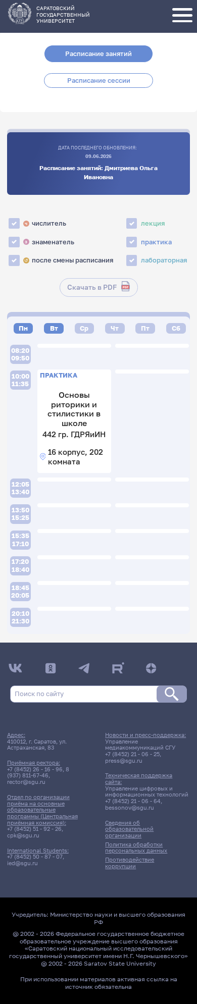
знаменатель (49, 242)
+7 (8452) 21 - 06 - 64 (133, 801)
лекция (153, 223)
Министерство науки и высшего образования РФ (117, 918)
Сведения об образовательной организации (129, 829)
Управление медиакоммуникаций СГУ (140, 744)
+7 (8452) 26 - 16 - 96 (35, 769)
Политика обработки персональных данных (136, 847)
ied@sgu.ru (22, 863)
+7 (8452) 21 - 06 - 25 (132, 754)
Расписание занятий (98, 53)
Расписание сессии (98, 80)
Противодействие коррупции (129, 863)
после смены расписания (68, 260)
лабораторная (164, 260)
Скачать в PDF (92, 287)
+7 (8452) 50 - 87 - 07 (35, 857)
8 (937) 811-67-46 (38, 772)
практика (156, 242)
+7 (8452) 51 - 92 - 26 (34, 829)
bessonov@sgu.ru (129, 808)
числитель (45, 223)
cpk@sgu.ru (23, 835)
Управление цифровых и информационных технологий (146, 791)
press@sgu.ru (123, 761)
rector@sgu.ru (26, 782)
